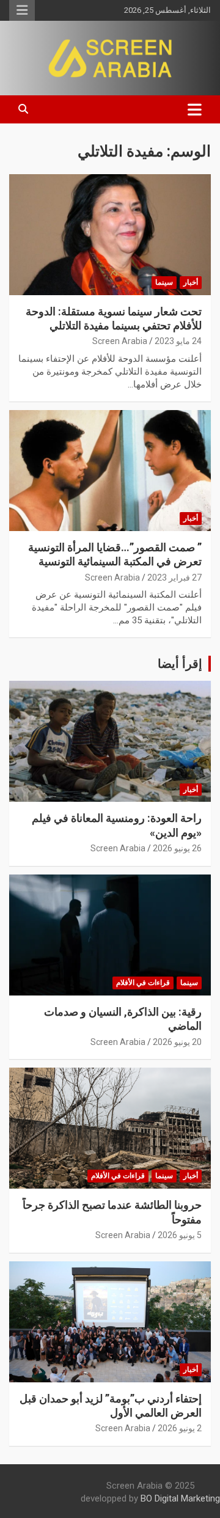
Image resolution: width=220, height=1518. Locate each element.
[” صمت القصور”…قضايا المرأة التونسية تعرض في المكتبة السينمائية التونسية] (110, 470)
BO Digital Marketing (180, 1498)
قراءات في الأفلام (143, 982)
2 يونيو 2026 (180, 1428)
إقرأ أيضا (180, 663)
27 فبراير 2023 (174, 577)
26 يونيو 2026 (177, 848)
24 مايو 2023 (178, 341)
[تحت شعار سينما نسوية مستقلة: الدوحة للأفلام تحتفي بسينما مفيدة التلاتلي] (110, 234)
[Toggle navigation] (194, 109)
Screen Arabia (119, 341)
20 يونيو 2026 (177, 1042)
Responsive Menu (22, 10)
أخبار (190, 282)
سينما (164, 282)
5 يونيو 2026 (180, 1235)
